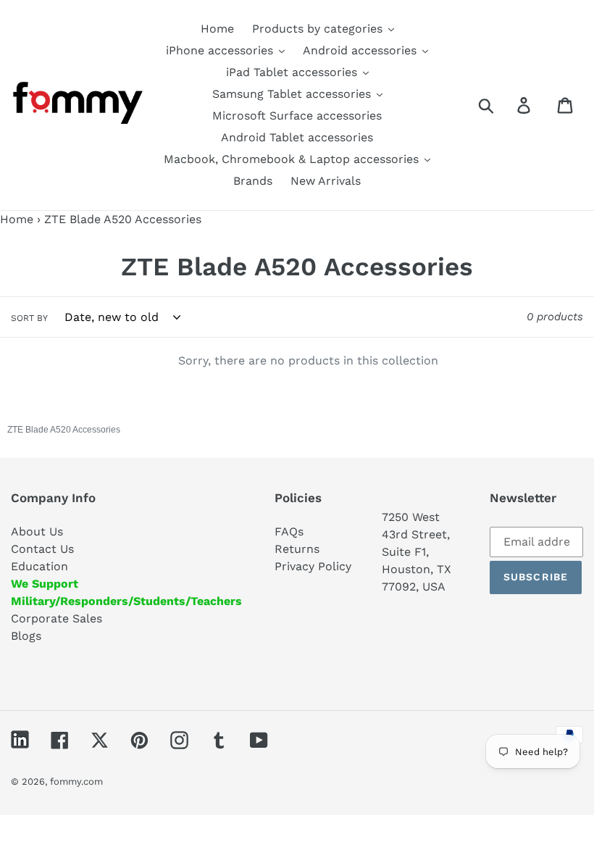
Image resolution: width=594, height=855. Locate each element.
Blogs (26, 636)
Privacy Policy (313, 566)
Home (16, 219)
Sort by (29, 318)
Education (39, 566)
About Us (37, 531)
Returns (297, 549)
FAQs (289, 531)
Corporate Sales (56, 618)
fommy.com (76, 781)
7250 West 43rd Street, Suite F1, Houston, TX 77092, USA (416, 551)
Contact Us (42, 549)
